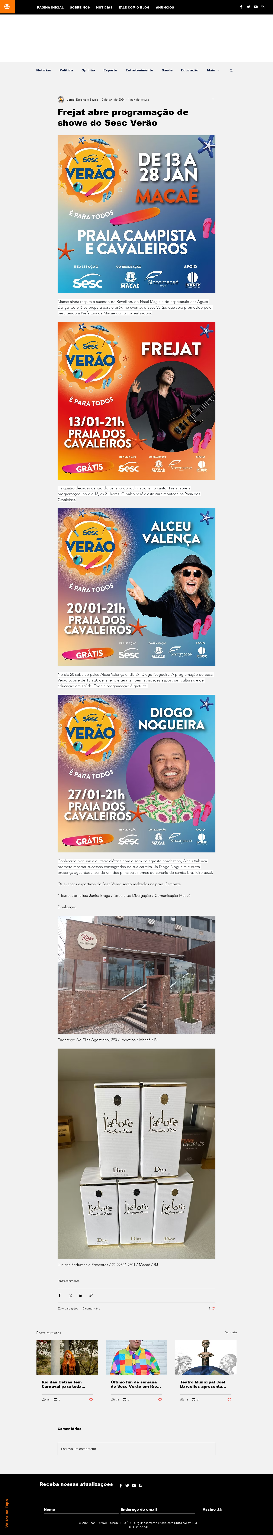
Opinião (88, 70)
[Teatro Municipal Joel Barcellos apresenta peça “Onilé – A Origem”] (206, 1357)
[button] (231, 70)
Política (66, 70)
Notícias (43, 70)
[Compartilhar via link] (91, 1295)
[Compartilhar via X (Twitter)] (70, 1295)
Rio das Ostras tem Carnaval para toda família (62, 1384)
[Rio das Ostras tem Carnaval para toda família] (67, 1357)
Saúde (167, 70)
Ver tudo (231, 1332)
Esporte (110, 70)
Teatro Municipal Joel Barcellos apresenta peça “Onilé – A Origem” (205, 1384)
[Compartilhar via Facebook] (60, 1295)
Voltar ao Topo (7, 1513)
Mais (211, 70)
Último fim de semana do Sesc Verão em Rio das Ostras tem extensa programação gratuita (136, 1384)
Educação (189, 70)
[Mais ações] (212, 99)
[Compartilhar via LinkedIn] (80, 1295)
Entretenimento (139, 70)
